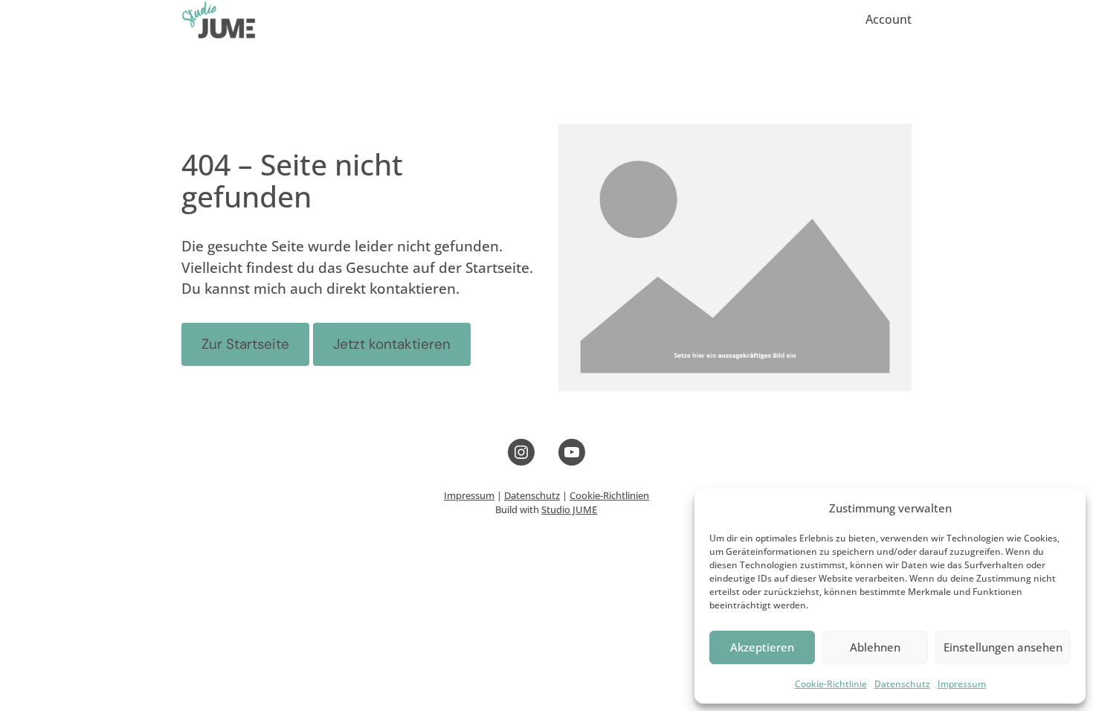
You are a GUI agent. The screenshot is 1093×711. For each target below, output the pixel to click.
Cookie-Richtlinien (609, 495)
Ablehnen (875, 647)
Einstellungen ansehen (1003, 647)
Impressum (962, 684)
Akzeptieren (762, 647)
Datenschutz (902, 684)
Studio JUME (569, 510)
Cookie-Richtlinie (831, 684)
